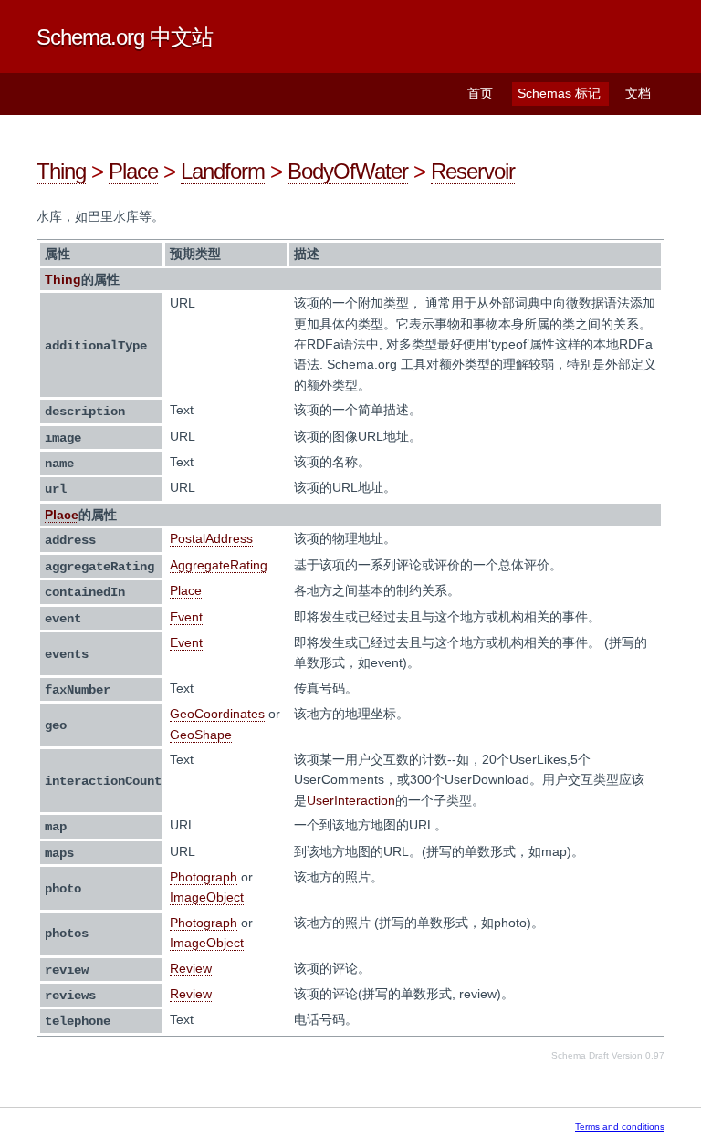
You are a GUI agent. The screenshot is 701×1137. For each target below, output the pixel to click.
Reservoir (473, 171)
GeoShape (201, 734)
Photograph (203, 877)
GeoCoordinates (217, 713)
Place (133, 171)
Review (191, 968)
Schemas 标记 (559, 93)
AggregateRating (218, 565)
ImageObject (207, 897)
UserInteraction (351, 800)
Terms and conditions (619, 1126)
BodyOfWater (348, 171)
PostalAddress (211, 538)
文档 (638, 93)
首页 (480, 93)
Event (186, 617)
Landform (223, 171)
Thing (61, 171)
